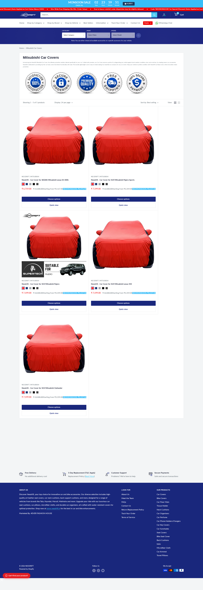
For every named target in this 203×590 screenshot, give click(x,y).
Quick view (54, 205)
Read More (89, 476)
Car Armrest (162, 552)
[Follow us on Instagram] (98, 570)
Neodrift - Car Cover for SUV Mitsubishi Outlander (42, 388)
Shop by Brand (53, 23)
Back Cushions (163, 540)
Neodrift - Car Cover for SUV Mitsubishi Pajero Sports (113, 180)
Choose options (54, 199)
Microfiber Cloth (163, 548)
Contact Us (135, 23)
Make (89, 30)
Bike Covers (161, 498)
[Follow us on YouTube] (103, 570)
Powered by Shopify (26, 569)
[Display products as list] (179, 103)
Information (101, 23)
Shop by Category (34, 23)
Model (113, 30)
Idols (159, 544)
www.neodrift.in (53, 509)
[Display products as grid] (175, 103)
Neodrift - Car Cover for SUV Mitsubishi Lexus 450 (111, 284)
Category (65, 30)
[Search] (154, 14)
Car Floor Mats (163, 502)
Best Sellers (88, 23)
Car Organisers (163, 513)
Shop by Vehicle (71, 23)
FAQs (123, 502)
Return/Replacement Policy (132, 510)
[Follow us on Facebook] (94, 570)
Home (21, 23)
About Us (125, 494)
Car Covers (161, 494)
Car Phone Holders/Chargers (169, 521)
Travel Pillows (162, 555)
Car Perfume (162, 517)
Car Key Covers (163, 525)
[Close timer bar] (201, 4)
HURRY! (130, 4)
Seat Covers (162, 533)
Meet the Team (127, 498)
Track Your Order (118, 23)
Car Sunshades (163, 529)
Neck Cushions (163, 510)
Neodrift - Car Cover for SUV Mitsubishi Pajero (40, 284)
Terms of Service (128, 517)
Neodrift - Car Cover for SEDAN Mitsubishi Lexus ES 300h (45, 180)
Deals (146, 23)
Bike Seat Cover (163, 536)
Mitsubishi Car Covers (34, 48)
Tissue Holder (162, 506)
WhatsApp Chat (165, 23)
